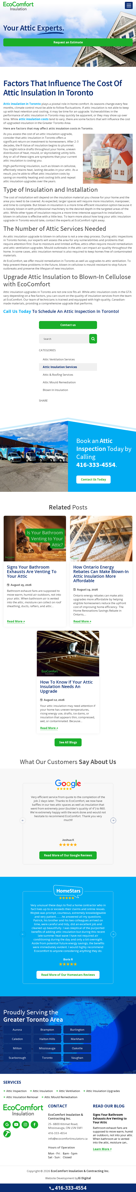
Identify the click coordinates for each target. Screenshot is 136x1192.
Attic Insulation (43, 1091)
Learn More (101, 1149)
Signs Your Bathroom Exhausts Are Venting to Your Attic (31, 571)
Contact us (68, 325)
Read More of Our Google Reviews (68, 855)
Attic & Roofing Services (58, 375)
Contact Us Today (93, 479)
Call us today (17, 311)
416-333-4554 (70, 1187)
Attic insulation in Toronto (22, 104)
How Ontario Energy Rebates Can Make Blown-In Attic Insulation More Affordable (101, 574)
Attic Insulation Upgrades (103, 1091)
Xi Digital (84, 1178)
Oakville (77, 1048)
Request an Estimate (68, 42)
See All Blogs (68, 742)
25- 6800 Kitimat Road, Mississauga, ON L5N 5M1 (65, 1126)
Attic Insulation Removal (22, 1097)
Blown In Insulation (55, 390)
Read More (14, 621)
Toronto (47, 1058)
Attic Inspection (16, 1091)
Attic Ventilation (69, 1091)
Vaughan (77, 1058)
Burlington (77, 1029)
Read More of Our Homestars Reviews (68, 975)
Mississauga (47, 1048)
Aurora (17, 1029)
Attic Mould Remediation (59, 382)
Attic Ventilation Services (59, 359)
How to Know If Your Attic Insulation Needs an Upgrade (66, 686)
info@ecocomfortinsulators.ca (68, 1138)
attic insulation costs (33, 119)
